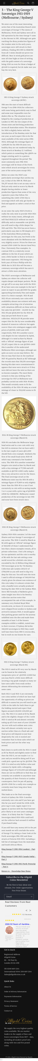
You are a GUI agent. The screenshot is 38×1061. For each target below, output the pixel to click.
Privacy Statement (11, 1001)
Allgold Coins (15, 1057)
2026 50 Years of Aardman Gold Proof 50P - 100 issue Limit (9, 938)
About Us (7, 987)
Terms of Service (10, 1006)
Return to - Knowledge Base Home (16, 871)
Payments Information (13, 996)
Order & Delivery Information (15, 992)
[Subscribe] (31, 896)
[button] (4, 3)
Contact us (8, 1011)
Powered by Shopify (26, 1057)
